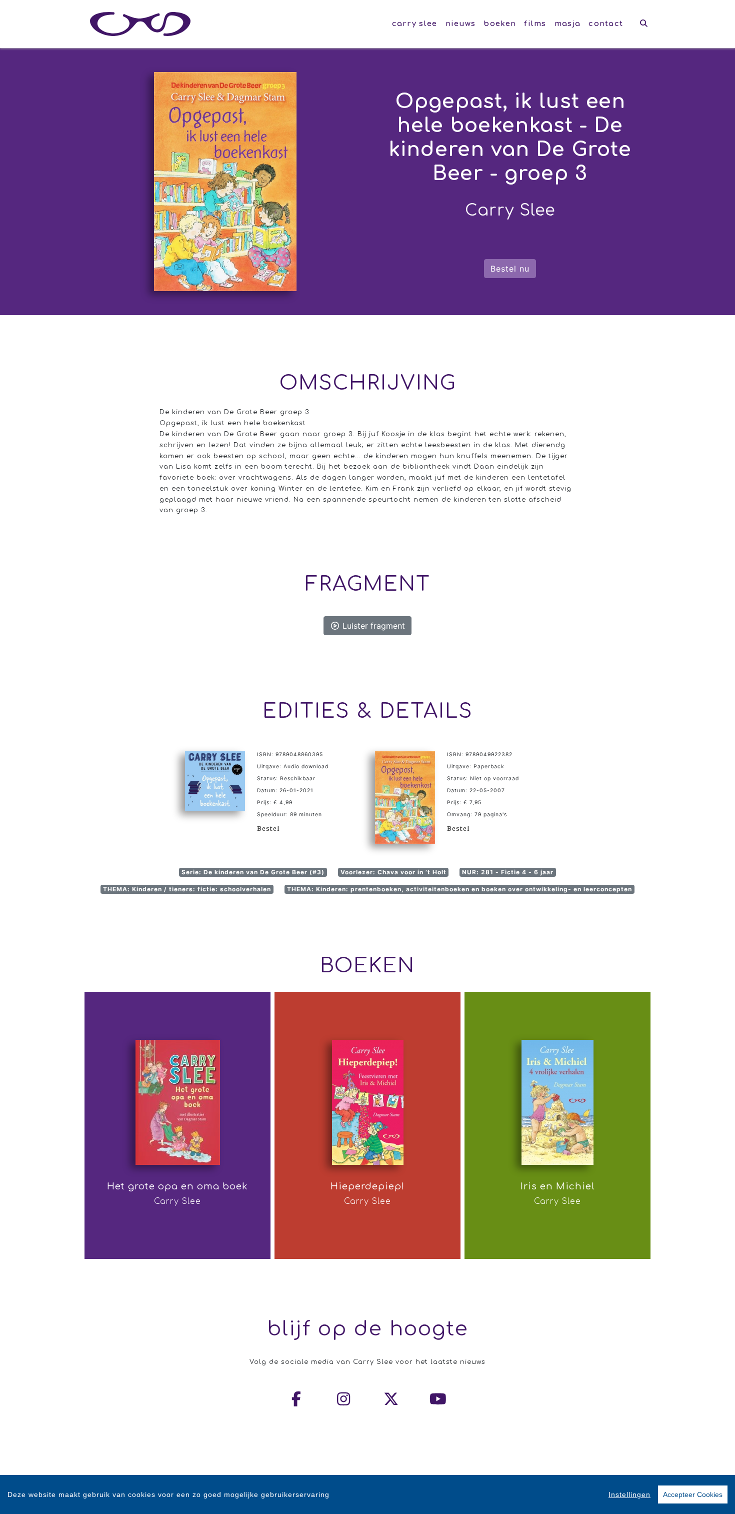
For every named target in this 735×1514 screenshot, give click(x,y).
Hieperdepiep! (367, 1186)
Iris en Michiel (557, 1186)
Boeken (500, 24)
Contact (605, 24)
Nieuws (461, 24)
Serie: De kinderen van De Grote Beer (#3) (253, 872)
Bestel (268, 828)
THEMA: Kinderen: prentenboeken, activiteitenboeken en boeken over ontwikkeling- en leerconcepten (459, 889)
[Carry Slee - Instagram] (344, 1399)
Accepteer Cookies (692, 1494)
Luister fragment (372, 626)
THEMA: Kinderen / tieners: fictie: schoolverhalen (187, 889)
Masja (567, 24)
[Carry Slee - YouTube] (438, 1399)
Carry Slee (415, 24)
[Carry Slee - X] (391, 1399)
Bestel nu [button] (510, 269)
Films (535, 24)
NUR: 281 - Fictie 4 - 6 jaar (508, 872)
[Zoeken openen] (643, 24)
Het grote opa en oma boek (177, 1186)
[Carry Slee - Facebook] (297, 1399)
